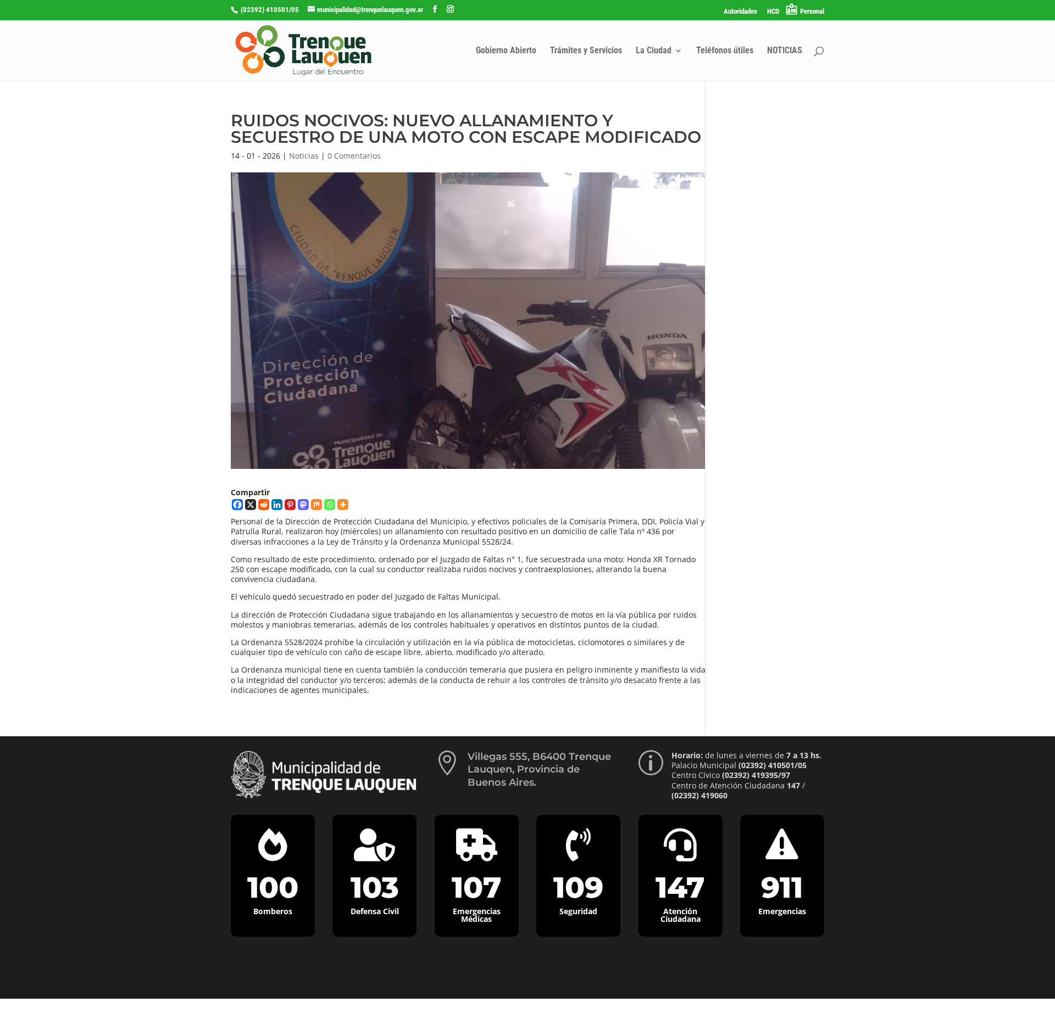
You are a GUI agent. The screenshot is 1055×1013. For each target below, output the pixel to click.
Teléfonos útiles (724, 51)
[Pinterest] (290, 504)
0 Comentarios (354, 155)
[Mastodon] (303, 504)
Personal (812, 11)
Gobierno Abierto (506, 51)
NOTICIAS (784, 51)
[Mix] (316, 504)
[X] (250, 504)
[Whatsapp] (329, 504)
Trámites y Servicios (586, 51)
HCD (773, 11)
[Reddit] (263, 504)
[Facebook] (237, 504)
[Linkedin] (276, 504)
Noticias (304, 155)
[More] (342, 504)
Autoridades (740, 11)
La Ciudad (653, 51)
